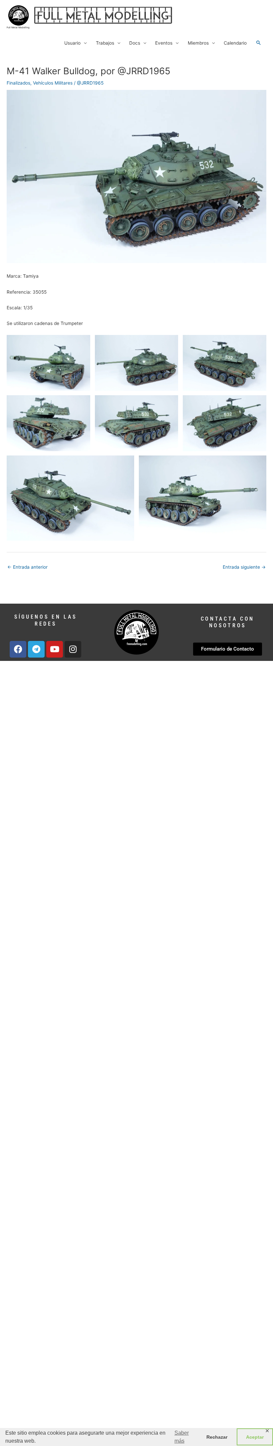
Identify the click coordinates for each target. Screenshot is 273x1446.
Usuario (72, 43)
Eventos (163, 43)
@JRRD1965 (90, 83)
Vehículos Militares (53, 83)
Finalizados (18, 83)
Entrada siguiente (244, 567)
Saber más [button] (181, 1437)
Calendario (235, 43)
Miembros (198, 43)
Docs (134, 43)
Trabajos (105, 43)
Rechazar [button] (216, 1437)
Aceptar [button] (255, 1437)
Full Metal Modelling (18, 27)
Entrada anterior (27, 567)
